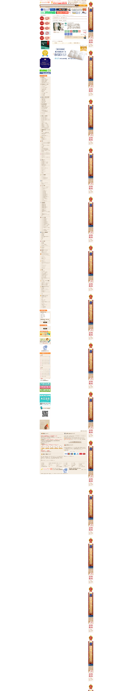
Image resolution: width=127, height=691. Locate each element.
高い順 (64, 20)
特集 (57, 15)
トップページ (54, 15)
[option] (70, 54)
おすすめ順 (55, 20)
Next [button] (86, 54)
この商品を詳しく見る (84, 34)
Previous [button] (53, 54)
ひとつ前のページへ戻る (84, 45)
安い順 (60, 20)
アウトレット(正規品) (62, 15)
